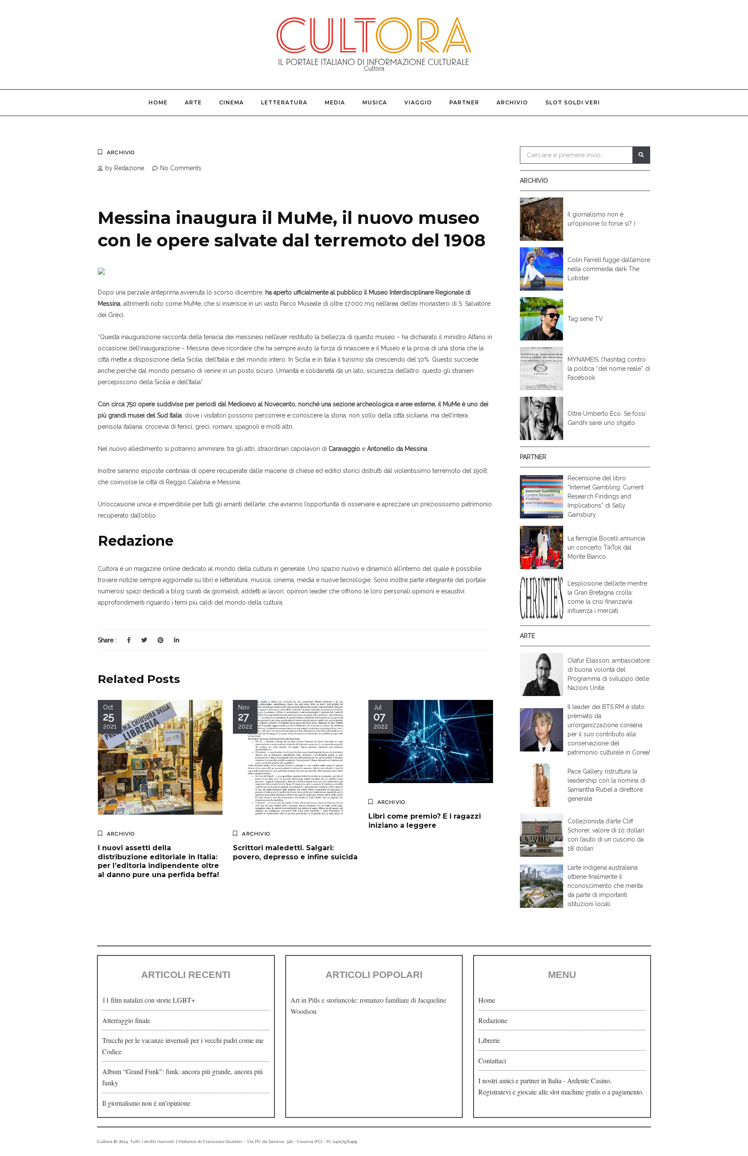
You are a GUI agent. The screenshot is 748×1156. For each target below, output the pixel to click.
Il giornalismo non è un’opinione (146, 1102)
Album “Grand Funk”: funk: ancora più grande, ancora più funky (182, 1077)
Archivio (512, 102)
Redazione (492, 1020)
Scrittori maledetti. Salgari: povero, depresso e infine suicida (295, 852)
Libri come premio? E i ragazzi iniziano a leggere (424, 820)
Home (158, 102)
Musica (374, 102)
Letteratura (284, 102)
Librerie (489, 1040)
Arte (193, 102)
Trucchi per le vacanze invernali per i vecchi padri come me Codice (183, 1046)
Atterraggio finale (126, 1020)
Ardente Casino (588, 1080)
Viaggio (418, 102)
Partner (464, 102)
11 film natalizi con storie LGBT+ (148, 999)
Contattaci (492, 1060)
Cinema (231, 102)
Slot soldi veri (572, 102)
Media (335, 102)
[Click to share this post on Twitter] (144, 640)
